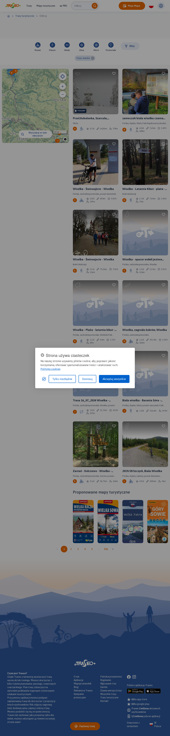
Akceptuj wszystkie (114, 378)
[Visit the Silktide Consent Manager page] (44, 379)
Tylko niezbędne (62, 378)
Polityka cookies (50, 369)
